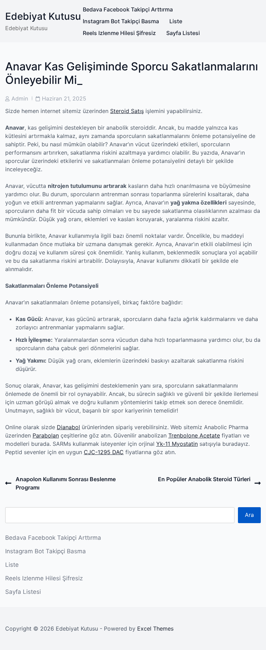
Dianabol (68, 427)
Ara (249, 514)
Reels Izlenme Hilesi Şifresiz (119, 32)
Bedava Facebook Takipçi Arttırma (128, 9)
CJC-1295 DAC (104, 452)
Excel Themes (155, 628)
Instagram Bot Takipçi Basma (121, 21)
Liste (175, 21)
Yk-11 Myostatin (177, 443)
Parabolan (46, 435)
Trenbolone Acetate (194, 435)
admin (19, 98)
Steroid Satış (127, 110)
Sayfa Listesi (183, 32)
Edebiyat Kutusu (43, 16)
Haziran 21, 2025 (64, 98)
